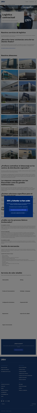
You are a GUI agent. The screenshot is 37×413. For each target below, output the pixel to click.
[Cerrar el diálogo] (32, 197)
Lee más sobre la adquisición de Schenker (18, 212)
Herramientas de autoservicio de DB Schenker (18, 209)
